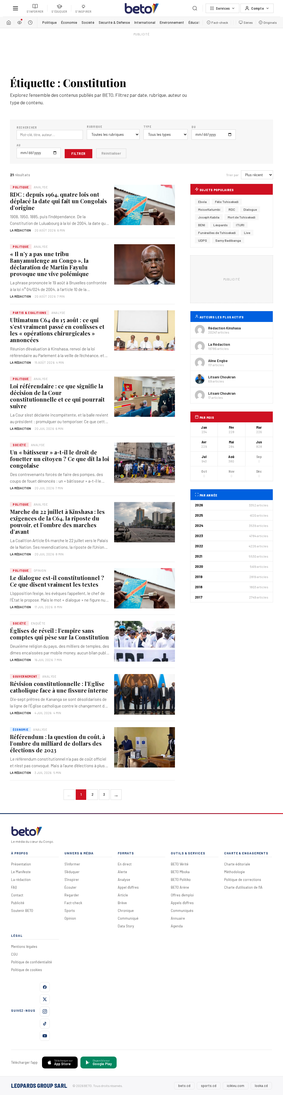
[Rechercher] (195, 8)
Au (18, 145)
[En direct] (19, 22)
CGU (14, 954)
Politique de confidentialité (31, 962)
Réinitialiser (111, 153)
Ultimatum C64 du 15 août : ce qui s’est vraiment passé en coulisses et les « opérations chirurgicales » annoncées (57, 330)
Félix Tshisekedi (227, 202)
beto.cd (184, 1086)
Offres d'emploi (182, 895)
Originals (270, 22)
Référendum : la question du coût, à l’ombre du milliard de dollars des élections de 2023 (57, 743)
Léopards (220, 225)
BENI (201, 225)
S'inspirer (71, 879)
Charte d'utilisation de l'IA (243, 887)
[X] (45, 999)
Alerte (122, 872)
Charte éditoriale (237, 864)
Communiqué (128, 918)
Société (88, 22)
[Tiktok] (45, 1024)
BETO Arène (180, 887)
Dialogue (250, 209)
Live (247, 233)
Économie (69, 22)
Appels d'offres (182, 903)
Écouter (70, 887)
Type (147, 126)
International (144, 22)
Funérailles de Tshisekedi (217, 233)
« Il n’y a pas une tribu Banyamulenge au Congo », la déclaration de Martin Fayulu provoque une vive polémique (49, 263)
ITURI (240, 225)
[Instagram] (45, 1011)
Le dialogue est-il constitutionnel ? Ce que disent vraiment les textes (57, 581)
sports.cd (208, 1086)
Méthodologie (234, 872)
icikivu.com (235, 1086)
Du (194, 126)
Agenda (177, 926)
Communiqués (182, 910)
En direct (125, 864)
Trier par (232, 174)
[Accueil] (8, 22)
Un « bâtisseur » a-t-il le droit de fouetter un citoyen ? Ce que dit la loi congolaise (59, 458)
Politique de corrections (242, 879)
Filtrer (78, 153)
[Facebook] (45, 987)
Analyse (124, 879)
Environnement (172, 22)
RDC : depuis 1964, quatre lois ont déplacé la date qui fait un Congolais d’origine (58, 201)
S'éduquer (72, 872)
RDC (232, 209)
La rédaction (21, 879)
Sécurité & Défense (114, 22)
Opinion (70, 918)
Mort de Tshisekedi (241, 217)
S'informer (72, 864)
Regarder (71, 895)
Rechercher (27, 127)
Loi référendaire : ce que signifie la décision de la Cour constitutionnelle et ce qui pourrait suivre (57, 396)
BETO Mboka (180, 872)
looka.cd (261, 1086)
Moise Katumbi (209, 209)
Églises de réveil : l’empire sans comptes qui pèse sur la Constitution (59, 634)
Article (123, 895)
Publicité (17, 903)
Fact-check (219, 22)
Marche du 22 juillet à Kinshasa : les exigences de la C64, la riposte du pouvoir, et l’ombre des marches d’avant (57, 521)
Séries (248, 22)
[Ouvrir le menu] (15, 8)
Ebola (202, 202)
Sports (69, 910)
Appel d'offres (128, 887)
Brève (122, 903)
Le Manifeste (21, 872)
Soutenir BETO (22, 910)
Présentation (21, 864)
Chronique (126, 910)
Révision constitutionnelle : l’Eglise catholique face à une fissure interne (59, 687)
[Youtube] (45, 1036)
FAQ (14, 887)
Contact (17, 895)
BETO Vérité (179, 864)
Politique (49, 22)
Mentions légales (24, 946)
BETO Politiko (181, 879)
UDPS (202, 240)
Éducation (196, 22)
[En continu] (30, 22)
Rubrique (94, 126)
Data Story (126, 926)
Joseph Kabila (208, 217)
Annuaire (178, 918)
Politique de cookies (26, 970)
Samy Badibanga (228, 240)
